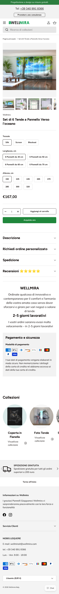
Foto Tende (41, 432)
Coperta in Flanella (15, 435)
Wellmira (7, 115)
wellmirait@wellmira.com (23, 543)
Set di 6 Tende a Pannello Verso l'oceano (34, 39)
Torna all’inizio (29, 482)
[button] (55, 23)
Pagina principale (9, 39)
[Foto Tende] (41, 416)
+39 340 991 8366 (32, 8)
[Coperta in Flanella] (15, 416)
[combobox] (29, 30)
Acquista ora (30, 220)
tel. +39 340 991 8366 (14, 549)
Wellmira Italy (14, 587)
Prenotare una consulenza (29, 15)
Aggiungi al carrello (39, 211)
